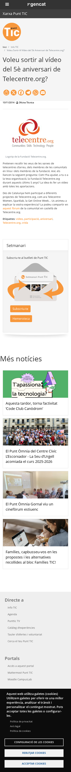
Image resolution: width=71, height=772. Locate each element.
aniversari (46, 219)
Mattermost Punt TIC (20, 672)
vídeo (19, 219)
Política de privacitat (21, 721)
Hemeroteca (21, 319)
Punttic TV (14, 621)
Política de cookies (20, 731)
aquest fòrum (11, 208)
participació (31, 219)
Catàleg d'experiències (21, 627)
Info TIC (12, 607)
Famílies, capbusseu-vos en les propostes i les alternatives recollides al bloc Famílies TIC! (31, 557)
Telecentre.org (12, 222)
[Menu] (7, 4)
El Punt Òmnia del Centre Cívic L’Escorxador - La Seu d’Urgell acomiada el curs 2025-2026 (31, 456)
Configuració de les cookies (34, 742)
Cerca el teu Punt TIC (20, 641)
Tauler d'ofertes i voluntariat (25, 634)
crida (25, 222)
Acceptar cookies (34, 763)
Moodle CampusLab (20, 679)
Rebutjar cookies (34, 753)
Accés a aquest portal (21, 666)
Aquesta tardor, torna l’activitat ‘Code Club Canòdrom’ (31, 406)
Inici (5, 47)
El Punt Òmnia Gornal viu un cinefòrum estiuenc (29, 507)
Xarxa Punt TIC (15, 13)
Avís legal (15, 726)
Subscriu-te (20, 309)
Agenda (12, 614)
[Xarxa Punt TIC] (13, 32)
